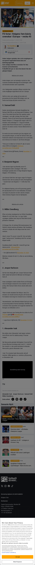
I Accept (17, 557)
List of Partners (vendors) (9, 552)
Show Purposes (17, 561)
